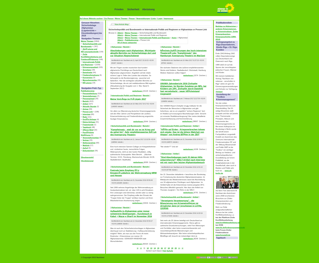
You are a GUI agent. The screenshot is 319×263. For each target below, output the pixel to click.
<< (141, 248)
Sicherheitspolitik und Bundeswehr (126, 126)
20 (176, 248)
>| (182, 248)
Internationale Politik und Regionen (154, 38)
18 (169, 248)
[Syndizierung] (87, 161)
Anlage (219, 92)
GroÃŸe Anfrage (89, 119)
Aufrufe (170, 251)
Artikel (85, 104)
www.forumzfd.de (223, 235)
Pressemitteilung (90, 93)
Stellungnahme (89, 143)
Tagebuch (87, 127)
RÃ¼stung (87, 83)
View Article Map (122, 24)
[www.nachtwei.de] (95, 9)
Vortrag (86, 140)
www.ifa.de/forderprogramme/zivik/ (230, 228)
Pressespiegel (89, 99)
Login (159, 18)
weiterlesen (137, 91)
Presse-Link (88, 112)
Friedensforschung (91, 75)
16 (162, 248)
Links (153, 18)
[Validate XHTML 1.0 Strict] (212, 255)
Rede (85, 117)
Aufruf (85, 148)
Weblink (86, 145)
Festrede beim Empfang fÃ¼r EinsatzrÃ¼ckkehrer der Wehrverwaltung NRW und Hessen (133, 173)
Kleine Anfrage (89, 122)
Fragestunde (88, 125)
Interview (86, 114)
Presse (132, 18)
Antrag (85, 109)
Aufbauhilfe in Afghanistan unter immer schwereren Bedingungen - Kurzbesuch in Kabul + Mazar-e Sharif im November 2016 (131, 213)
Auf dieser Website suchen (91, 18)
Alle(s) (120, 33)
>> (179, 248)
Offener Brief (88, 130)
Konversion (87, 78)
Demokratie (87, 72)
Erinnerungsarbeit (90, 67)
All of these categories (127, 43)
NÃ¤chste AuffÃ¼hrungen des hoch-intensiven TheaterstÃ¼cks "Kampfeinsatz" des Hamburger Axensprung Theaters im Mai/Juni (183, 53)
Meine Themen (121, 18)
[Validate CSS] (222, 255)
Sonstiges (87, 70)
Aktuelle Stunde (89, 106)
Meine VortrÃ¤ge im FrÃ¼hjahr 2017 (128, 99)
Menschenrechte (90, 80)
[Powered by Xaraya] (233, 255)
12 (148, 248)
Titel (164, 251)
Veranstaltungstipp (91, 138)
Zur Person (109, 18)
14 (155, 248)
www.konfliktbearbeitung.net (228, 223)
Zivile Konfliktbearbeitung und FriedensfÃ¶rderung (91, 56)
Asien (174, 38)
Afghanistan (116, 47)
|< (137, 248)
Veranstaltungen (143, 18)
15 (158, 248)
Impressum (168, 18)
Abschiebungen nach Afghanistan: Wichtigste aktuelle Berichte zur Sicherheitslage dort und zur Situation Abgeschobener (133, 53)
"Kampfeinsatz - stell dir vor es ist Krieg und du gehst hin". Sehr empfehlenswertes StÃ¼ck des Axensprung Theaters (133, 132)
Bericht (86, 101)
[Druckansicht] (87, 157)
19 (172, 248)
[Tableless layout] (201, 255)
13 (151, 248)
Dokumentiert (88, 151)
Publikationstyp (87, 91)
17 (165, 248)
